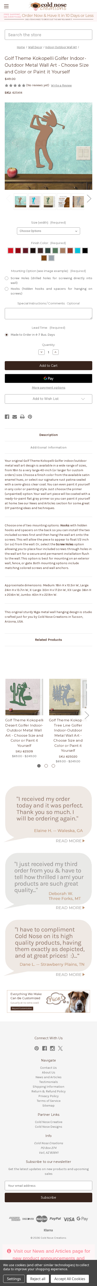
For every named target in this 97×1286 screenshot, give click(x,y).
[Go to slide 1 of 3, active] (39, 766)
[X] (60, 1048)
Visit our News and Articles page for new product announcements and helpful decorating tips (51, 1258)
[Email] (14, 417)
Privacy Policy (48, 1096)
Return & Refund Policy (48, 1091)
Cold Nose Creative (48, 1122)
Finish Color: (48, 243)
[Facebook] (7, 417)
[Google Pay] (48, 378)
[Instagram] (52, 1048)
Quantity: (48, 344)
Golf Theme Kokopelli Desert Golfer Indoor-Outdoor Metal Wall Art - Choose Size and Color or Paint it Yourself (24, 733)
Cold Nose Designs (48, 1127)
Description (48, 435)
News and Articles (48, 1077)
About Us (48, 1072)
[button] (48, 17)
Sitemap (48, 1105)
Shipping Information (48, 1087)
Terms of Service (48, 1101)
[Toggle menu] (6, 6)
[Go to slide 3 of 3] (53, 766)
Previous (8, 198)
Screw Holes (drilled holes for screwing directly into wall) (51, 280)
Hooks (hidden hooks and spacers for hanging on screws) (51, 291)
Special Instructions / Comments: (48, 303)
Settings (14, 1278)
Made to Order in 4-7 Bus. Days (33, 335)
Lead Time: (48, 327)
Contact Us (48, 1068)
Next (88, 198)
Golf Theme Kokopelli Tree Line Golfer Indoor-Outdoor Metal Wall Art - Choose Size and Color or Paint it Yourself (68, 735)
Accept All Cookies (69, 1278)
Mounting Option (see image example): (48, 271)
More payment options (48, 387)
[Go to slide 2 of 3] (46, 766)
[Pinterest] (30, 417)
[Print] (22, 417)
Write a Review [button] (61, 85)
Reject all (37, 1278)
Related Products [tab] (48, 640)
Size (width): (48, 222)
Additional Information (48, 447)
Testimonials (48, 1082)
